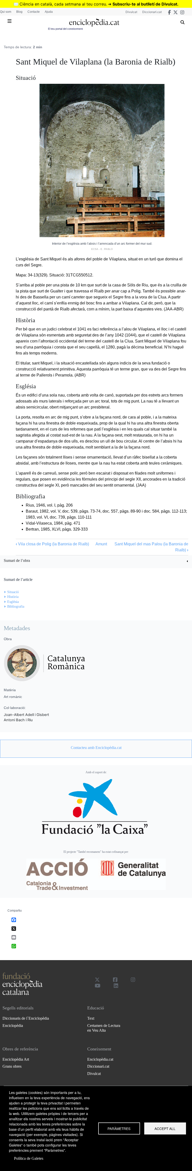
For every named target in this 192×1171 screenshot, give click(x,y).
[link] (96, 561)
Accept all (165, 1128)
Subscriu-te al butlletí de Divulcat (144, 4)
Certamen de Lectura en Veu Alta (103, 1027)
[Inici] (94, 23)
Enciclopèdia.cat (100, 1059)
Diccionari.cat (152, 12)
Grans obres (12, 1066)
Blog (19, 12)
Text (90, 1018)
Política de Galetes (28, 1158)
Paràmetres (119, 1128)
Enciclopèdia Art (15, 1059)
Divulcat (131, 12)
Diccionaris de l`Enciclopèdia (25, 1018)
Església (13, 602)
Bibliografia (15, 606)
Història (12, 597)
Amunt (101, 544)
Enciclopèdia (12, 1025)
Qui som (5, 12)
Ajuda (49, 12)
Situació (13, 592)
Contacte (34, 12)
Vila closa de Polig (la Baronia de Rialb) (52, 544)
